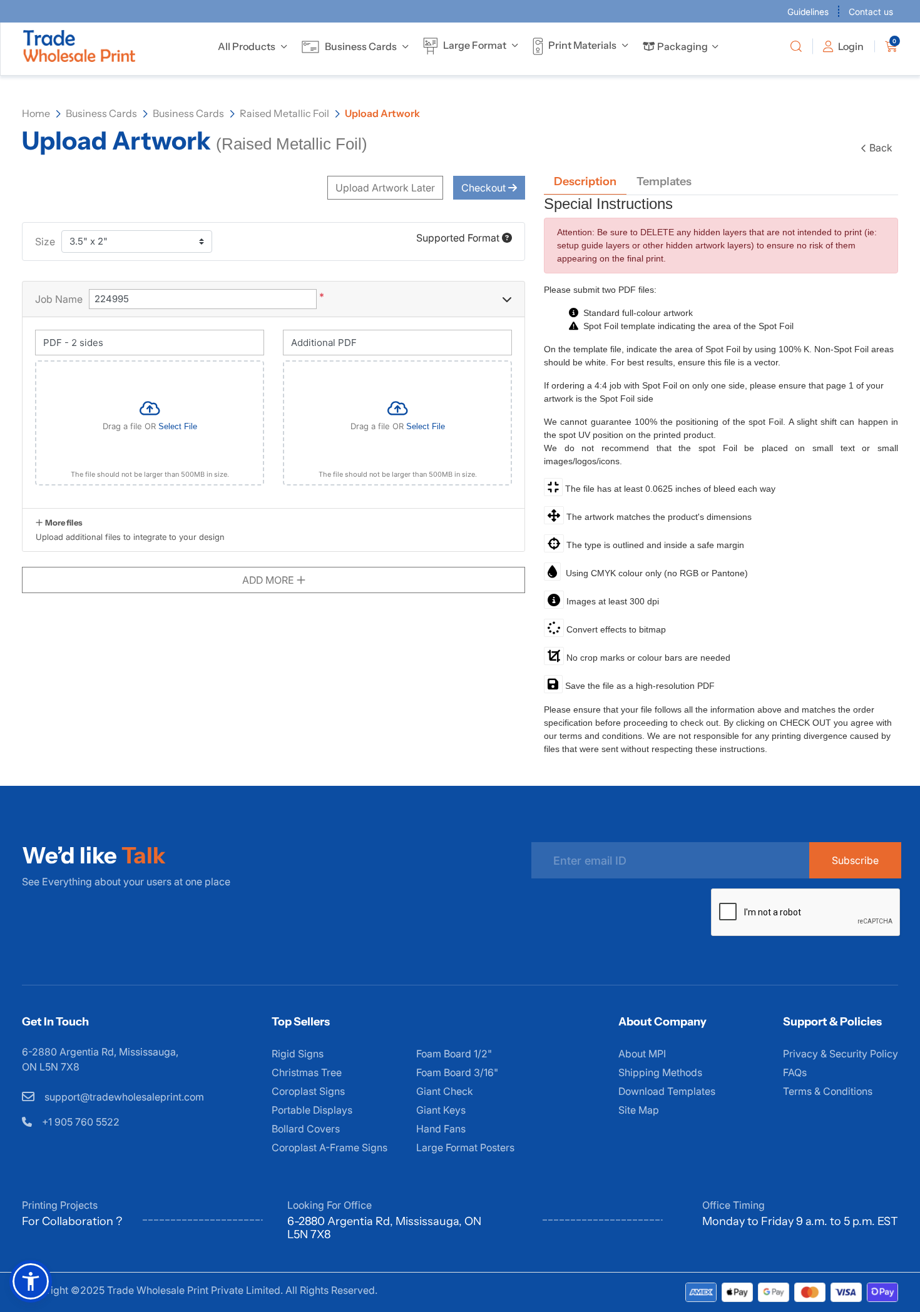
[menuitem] (247, 46)
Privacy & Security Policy (840, 1053)
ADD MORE (269, 580)
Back (880, 147)
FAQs (795, 1072)
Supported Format (459, 237)
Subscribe (855, 860)
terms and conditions (601, 736)
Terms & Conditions (827, 1091)
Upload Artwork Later (385, 187)
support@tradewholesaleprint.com (123, 1097)
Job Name (59, 299)
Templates (664, 181)
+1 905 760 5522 (79, 1122)
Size (45, 241)
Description (585, 181)
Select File (177, 426)
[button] (31, 1281)
